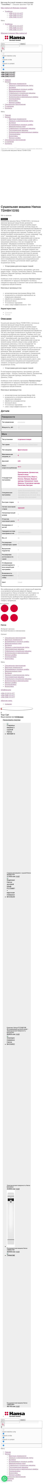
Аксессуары (13, 101)
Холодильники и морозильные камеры (23, 97)
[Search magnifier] (3, 48)
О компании (9, 106)
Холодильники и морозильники (16, 653)
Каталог (8, 82)
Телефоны (9, 11)
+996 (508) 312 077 (16, 15)
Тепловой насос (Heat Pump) (28, 444)
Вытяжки (12, 87)
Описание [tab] (8, 312)
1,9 (19, 427)
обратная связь (6, 701)
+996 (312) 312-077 (16, 13)
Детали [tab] (7, 314)
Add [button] (17, 876)
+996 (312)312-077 (7, 693)
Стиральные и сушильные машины (22, 93)
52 (18, 538)
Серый (20, 582)
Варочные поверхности (17, 84)
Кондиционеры (14, 99)
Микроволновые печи (17, 91)
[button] (21, 21)
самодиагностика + (24, 532)
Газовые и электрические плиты (21, 85)
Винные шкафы (15, 102)
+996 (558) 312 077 (16, 17)
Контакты (8, 108)
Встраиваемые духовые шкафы (21, 89)
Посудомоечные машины (18, 95)
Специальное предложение (15, 104)
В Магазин (19, 717)
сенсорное (21, 422)
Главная (8, 80)
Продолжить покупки (11, 720)
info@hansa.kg (6, 690)
